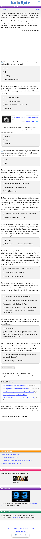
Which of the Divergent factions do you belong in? (18, 398)
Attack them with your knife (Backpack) (17, 296)
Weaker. (7, 144)
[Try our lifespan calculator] (20, 496)
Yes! (6, 68)
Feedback (37, 9)
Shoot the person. (10, 191)
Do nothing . (8, 108)
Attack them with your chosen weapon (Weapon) (20, 300)
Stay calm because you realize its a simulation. (20, 214)
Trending (25, 536)
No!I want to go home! (11, 79)
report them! (16, 517)
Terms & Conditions (12, 528)
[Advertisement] (20, 45)
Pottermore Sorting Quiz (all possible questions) (17, 460)
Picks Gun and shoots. (12, 97)
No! (5, 72)
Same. (6, 140)
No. (5, 163)
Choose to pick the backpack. (14, 272)
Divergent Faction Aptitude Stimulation (15, 395)
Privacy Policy (24, 528)
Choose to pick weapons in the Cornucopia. (19, 269)
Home (16, 536)
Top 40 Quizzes (30, 121)
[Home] (20, 3)
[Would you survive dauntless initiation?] (6, 119)
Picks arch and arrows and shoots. (16, 105)
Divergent (5, 9)
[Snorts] (7, 76)
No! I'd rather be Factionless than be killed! (18, 244)
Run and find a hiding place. (14, 276)
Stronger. (7, 136)
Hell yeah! (7, 240)
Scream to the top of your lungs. (15, 217)
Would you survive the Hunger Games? (15, 388)
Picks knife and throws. (12, 101)
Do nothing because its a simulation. (16, 183)
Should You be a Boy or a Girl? (12, 463)
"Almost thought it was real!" (13, 360)
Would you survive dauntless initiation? (26, 117)
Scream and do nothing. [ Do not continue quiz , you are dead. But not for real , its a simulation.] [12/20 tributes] (20, 310)
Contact (32, 528)
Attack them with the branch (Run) (15, 304)
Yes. (6, 159)
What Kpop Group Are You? (11, 454)
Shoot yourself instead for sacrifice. (16, 187)
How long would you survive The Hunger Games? (18, 392)
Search (20, 536)
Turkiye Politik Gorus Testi (10, 457)
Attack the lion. (9, 328)
